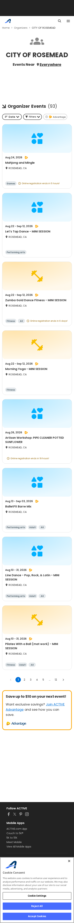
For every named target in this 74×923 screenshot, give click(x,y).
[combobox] (12, 117)
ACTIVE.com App (16, 829)
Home (6, 28)
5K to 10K (11, 837)
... (49, 679)
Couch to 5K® (14, 833)
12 (56, 679)
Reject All (37, 906)
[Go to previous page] (10, 679)
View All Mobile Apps (18, 846)
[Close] (69, 861)
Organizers (20, 28)
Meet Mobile (14, 842)
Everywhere (50, 64)
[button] (32, 117)
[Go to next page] (63, 679)
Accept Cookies (37, 916)
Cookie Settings (37, 895)
